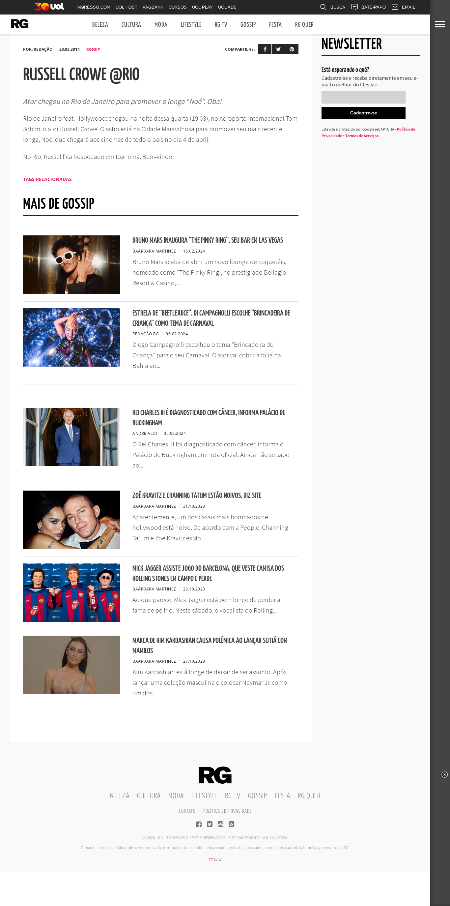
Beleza (100, 25)
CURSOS (178, 7)
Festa (275, 25)
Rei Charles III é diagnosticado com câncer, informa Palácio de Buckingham (208, 418)
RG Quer (304, 25)
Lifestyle (191, 25)
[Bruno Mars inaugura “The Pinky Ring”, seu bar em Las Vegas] (71, 291)
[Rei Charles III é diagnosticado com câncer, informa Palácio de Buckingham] (71, 464)
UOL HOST (126, 7)
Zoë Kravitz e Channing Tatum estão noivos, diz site (196, 495)
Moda (161, 25)
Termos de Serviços (362, 135)
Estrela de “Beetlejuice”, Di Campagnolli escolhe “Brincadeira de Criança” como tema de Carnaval (211, 318)
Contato (187, 811)
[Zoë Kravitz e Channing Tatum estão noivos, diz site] (71, 547)
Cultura (131, 25)
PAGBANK (153, 7)
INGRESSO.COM (93, 7)
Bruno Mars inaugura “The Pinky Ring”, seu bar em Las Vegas (207, 240)
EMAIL (408, 7)
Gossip (248, 25)
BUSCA (337, 7)
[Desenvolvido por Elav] (215, 862)
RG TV (221, 25)
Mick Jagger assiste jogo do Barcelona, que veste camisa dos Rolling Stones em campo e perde (208, 574)
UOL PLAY (202, 7)
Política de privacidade (227, 811)
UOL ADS (227, 7)
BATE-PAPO (373, 7)
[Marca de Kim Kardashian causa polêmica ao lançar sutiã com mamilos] (71, 692)
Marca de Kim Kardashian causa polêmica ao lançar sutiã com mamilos (210, 646)
